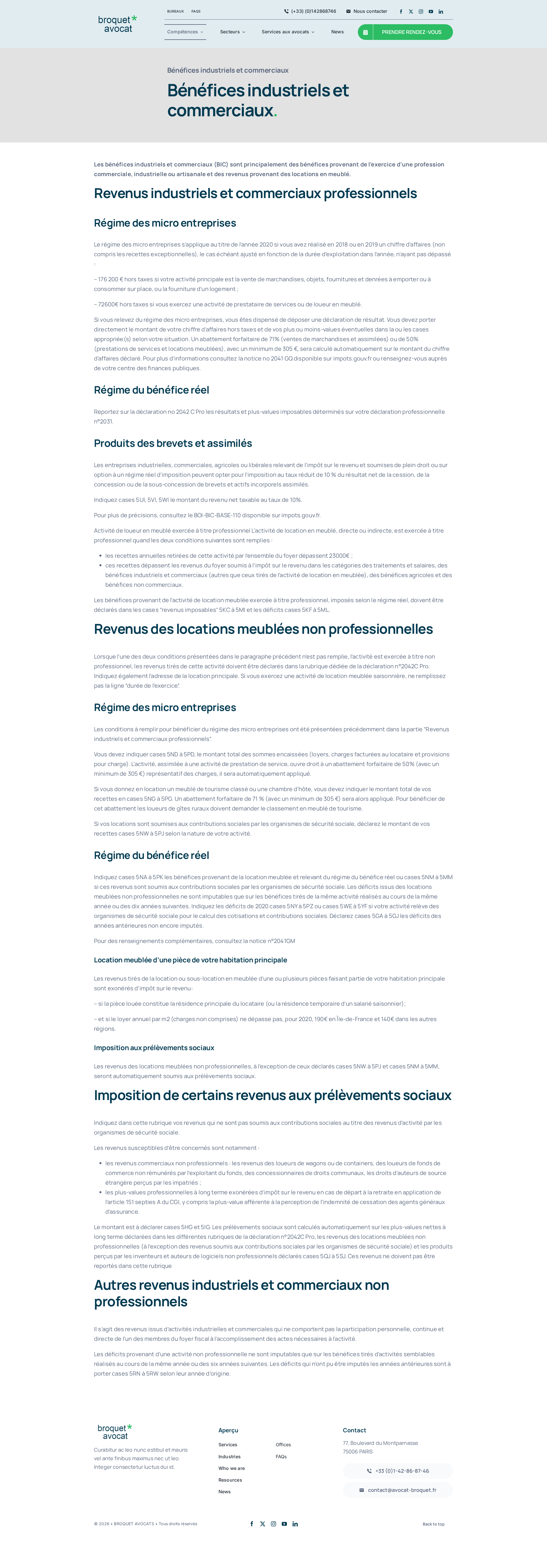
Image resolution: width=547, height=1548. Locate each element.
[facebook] (401, 11)
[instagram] (421, 11)
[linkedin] (441, 11)
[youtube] (431, 11)
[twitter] (411, 11)
